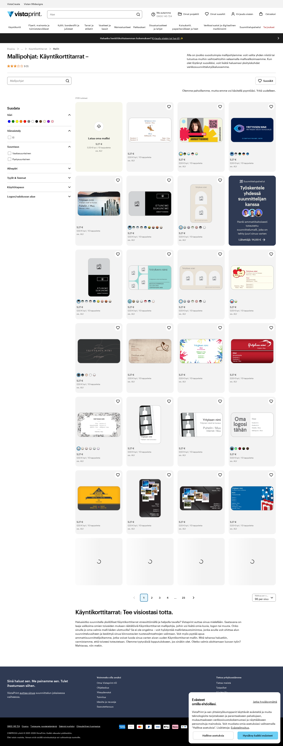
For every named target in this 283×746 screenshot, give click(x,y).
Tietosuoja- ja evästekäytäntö (43, 726)
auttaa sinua (27, 692)
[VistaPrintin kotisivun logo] (24, 14)
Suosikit (268, 80)
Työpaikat (221, 687)
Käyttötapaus (15, 187)
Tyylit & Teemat (16, 177)
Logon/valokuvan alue (21, 196)
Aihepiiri (12, 168)
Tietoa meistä (223, 682)
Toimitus (101, 697)
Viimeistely (14, 130)
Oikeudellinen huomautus (88, 726)
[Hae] (138, 14)
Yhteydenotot (104, 692)
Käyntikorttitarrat (38, 48)
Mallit (56, 48)
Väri (9, 114)
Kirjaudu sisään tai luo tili (166, 38)
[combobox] (92, 14)
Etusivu (11, 48)
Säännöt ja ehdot (67, 726)
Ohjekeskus (103, 687)
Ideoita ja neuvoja (106, 701)
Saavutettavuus (105, 706)
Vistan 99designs (33, 4)
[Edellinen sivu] (134, 598)
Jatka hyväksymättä (265, 701)
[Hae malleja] (67, 81)
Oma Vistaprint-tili (107, 682)
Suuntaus (13, 146)
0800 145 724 (13, 726)
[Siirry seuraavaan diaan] (278, 38)
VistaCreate (13, 4)
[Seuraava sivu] (194, 598)
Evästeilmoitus (240, 727)
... (22, 49)
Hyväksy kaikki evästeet (258, 735)
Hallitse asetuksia (213, 735)
